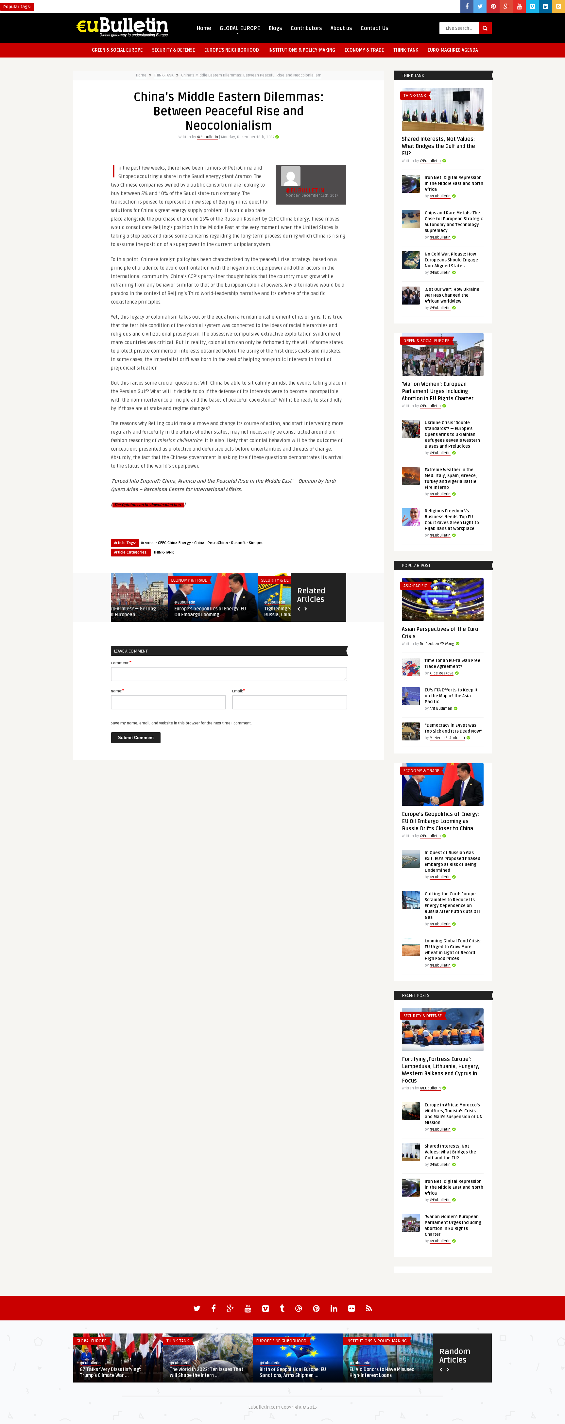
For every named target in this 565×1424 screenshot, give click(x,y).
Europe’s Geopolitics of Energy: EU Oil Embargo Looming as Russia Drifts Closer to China (440, 821)
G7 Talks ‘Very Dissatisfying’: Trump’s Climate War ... (110, 1372)
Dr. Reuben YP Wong (437, 644)
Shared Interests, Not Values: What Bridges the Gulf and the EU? (438, 146)
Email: (238, 691)
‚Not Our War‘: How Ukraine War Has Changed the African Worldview (452, 295)
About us (341, 28)
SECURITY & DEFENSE (173, 50)
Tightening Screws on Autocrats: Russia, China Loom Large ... (242, 612)
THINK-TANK (405, 50)
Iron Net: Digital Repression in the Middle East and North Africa (454, 183)
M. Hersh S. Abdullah (447, 738)
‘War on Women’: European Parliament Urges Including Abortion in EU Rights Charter (437, 391)
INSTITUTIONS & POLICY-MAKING (301, 50)
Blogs (275, 28)
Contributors (306, 28)
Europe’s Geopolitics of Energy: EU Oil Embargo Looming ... (153, 612)
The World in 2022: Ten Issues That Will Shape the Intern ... (206, 1372)
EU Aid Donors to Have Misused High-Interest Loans (382, 1372)
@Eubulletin (207, 137)
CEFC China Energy (174, 542)
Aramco (148, 542)
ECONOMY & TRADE (364, 50)
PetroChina (218, 542)
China (199, 542)
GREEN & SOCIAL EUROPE (117, 50)
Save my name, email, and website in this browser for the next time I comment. (181, 723)
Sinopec (256, 542)
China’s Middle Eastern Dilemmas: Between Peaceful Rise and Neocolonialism (251, 75)
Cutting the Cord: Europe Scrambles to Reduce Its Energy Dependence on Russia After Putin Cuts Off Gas (452, 905)
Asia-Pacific (415, 585)
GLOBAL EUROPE (240, 28)
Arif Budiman (441, 708)
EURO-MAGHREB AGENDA (453, 50)
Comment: (121, 663)
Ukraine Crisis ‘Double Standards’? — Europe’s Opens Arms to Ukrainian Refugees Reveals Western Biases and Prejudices (452, 434)
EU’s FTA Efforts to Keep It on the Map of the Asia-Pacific (451, 695)
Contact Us (374, 28)
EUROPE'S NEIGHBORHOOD (281, 1341)
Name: (117, 691)
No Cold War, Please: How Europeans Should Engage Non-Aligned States (451, 260)
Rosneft (238, 542)
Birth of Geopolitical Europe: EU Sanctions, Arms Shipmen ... (293, 1372)
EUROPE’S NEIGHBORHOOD (231, 50)
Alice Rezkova (442, 673)
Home (204, 28)
